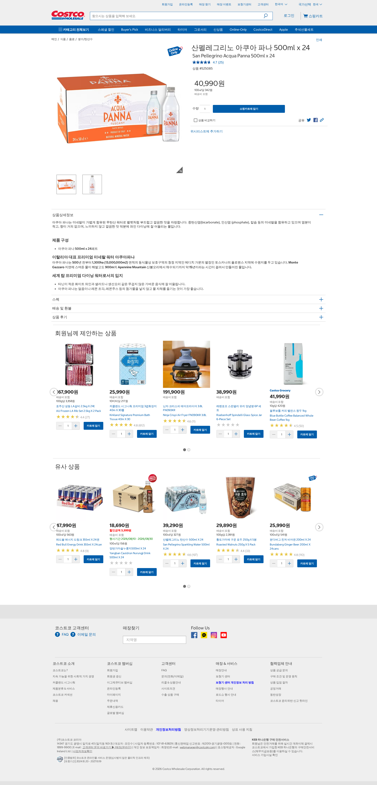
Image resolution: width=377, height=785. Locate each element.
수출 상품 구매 (170, 694)
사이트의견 (168, 688)
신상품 (218, 29)
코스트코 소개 (64, 663)
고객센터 (168, 663)
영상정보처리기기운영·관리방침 (206, 729)
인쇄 (319, 40)
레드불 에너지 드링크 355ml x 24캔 (77, 539)
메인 (54, 39)
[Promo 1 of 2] (184, 450)
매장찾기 (131, 628)
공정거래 (275, 688)
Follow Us (200, 628)
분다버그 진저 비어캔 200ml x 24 (290, 539)
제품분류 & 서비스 (64, 688)
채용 (55, 700)
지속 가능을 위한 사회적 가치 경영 (73, 676)
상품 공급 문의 (279, 670)
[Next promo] (319, 392)
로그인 (289, 15)
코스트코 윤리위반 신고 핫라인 (289, 700)
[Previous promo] (54, 392)
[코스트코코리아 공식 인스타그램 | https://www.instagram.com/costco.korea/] (214, 636)
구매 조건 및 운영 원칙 (283, 676)
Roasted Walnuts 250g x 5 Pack (235, 544)
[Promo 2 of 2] (188, 450)
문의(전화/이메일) (172, 676)
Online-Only (238, 29)
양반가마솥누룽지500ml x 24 (128, 548)
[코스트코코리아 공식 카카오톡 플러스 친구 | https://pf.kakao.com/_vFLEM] (204, 636)
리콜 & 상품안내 (171, 682)
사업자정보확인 (82, 751)
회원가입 (112, 670)
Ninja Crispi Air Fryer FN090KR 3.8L (185, 415)
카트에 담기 (93, 425)
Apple (283, 29)
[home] (68, 15)
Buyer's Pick (129, 29)
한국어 (279, 4)
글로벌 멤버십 (115, 713)
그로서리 (200, 29)
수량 (195, 108)
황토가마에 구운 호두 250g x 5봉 (236, 539)
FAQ (164, 670)
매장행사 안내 (224, 688)
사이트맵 (131, 729)
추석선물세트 (304, 29)
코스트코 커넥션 (62, 694)
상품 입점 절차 (279, 682)
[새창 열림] (60, 760)
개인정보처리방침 (168, 729)
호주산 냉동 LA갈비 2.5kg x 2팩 (75, 406)
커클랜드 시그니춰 (64, 682)
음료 (72, 39)
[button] (268, 16)
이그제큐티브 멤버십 (119, 682)
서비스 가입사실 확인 (265, 755)
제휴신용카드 (115, 707)
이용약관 (146, 729)
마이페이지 (114, 694)
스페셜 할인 (106, 29)
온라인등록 (114, 688)
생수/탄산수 (85, 39)
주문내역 (112, 700)
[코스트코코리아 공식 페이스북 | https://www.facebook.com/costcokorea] (194, 636)
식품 (63, 39)
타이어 (182, 29)
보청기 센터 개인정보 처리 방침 (235, 682)
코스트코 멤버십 (120, 663)
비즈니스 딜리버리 (158, 29)
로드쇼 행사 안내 (226, 694)
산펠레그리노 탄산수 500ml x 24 (183, 539)
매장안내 (221, 670)
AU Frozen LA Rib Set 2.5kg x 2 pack (78, 411)
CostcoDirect (262, 29)
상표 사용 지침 (242, 729)
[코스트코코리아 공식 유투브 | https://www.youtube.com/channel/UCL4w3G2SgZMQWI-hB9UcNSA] (224, 636)
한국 (315, 4)
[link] (309, 120)
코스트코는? (60, 670)
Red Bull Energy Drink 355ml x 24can (79, 544)
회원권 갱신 (114, 676)
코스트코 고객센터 (72, 628)
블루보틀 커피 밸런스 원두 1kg (288, 410)
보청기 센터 (223, 676)
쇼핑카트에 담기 (249, 108)
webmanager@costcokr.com (197, 747)
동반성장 (275, 694)
